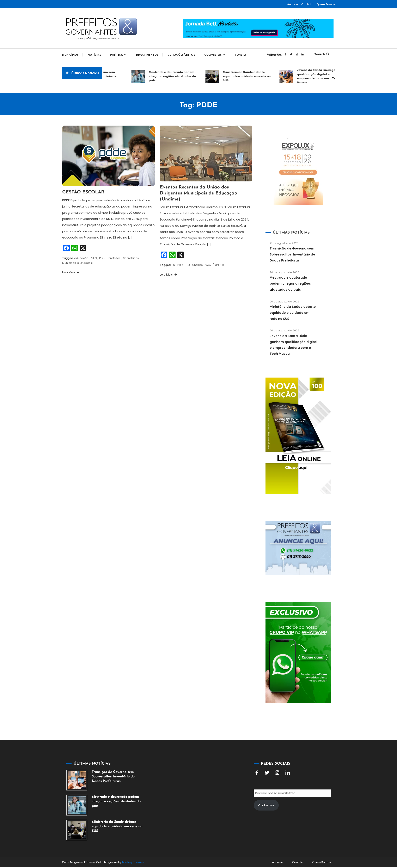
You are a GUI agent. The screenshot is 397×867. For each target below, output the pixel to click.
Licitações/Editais (181, 54)
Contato (307, 4)
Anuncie (292, 4)
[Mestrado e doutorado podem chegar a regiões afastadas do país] (76, 805)
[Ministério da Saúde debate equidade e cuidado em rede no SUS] (76, 830)
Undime (197, 265)
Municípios (70, 54)
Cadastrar (266, 805)
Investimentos (147, 54)
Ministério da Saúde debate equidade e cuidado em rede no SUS (236, 76)
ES (173, 265)
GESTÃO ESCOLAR (83, 192)
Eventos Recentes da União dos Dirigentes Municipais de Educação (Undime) (198, 193)
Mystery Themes (133, 862)
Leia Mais (69, 272)
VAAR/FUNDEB (214, 265)
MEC (94, 258)
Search (319, 54)
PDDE (102, 258)
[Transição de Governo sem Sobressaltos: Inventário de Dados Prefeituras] (76, 780)
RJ (188, 265)
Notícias (94, 54)
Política (116, 54)
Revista (240, 54)
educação (81, 258)
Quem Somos (326, 4)
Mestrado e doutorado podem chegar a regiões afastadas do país (161, 76)
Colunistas (213, 54)
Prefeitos (115, 258)
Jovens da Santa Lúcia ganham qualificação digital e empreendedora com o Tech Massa (310, 76)
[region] (343, 832)
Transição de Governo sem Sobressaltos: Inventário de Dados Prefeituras (292, 254)
